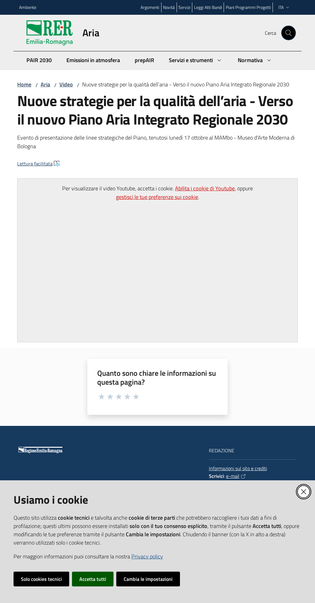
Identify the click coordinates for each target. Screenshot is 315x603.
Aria (45, 84)
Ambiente (27, 7)
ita (281, 7)
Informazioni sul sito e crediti (238, 468)
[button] (288, 33)
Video (66, 84)
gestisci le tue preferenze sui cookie (157, 197)
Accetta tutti (92, 579)
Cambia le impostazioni (148, 579)
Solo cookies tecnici (41, 579)
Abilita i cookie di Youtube (205, 188)
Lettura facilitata (35, 163)
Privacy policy (147, 556)
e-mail (232, 476)
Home (24, 84)
